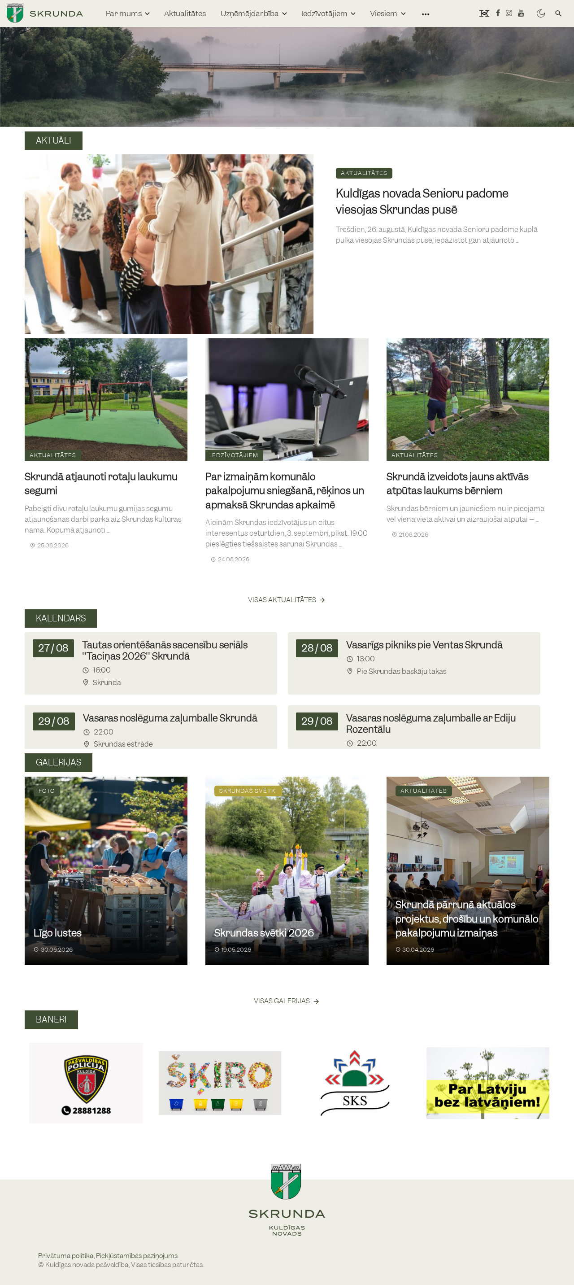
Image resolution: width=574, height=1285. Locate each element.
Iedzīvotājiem (324, 13)
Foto (47, 791)
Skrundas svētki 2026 (264, 933)
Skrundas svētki (248, 791)
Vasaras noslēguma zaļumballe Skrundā (170, 718)
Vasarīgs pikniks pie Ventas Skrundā (424, 645)
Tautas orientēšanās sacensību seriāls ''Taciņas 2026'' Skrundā (165, 650)
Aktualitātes (185, 13)
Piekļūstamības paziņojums (137, 1255)
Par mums (124, 13)
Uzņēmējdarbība (250, 13)
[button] (35, 1073)
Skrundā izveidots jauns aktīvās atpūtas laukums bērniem (458, 484)
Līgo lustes (58, 933)
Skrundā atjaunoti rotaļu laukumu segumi (101, 484)
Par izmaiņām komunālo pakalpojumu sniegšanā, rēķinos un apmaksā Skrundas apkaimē (284, 490)
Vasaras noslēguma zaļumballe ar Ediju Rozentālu (431, 723)
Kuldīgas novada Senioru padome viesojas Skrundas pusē (422, 201)
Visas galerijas (282, 1001)
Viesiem (383, 13)
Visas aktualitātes (282, 599)
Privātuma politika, (67, 1255)
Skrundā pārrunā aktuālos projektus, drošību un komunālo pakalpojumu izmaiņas (467, 919)
